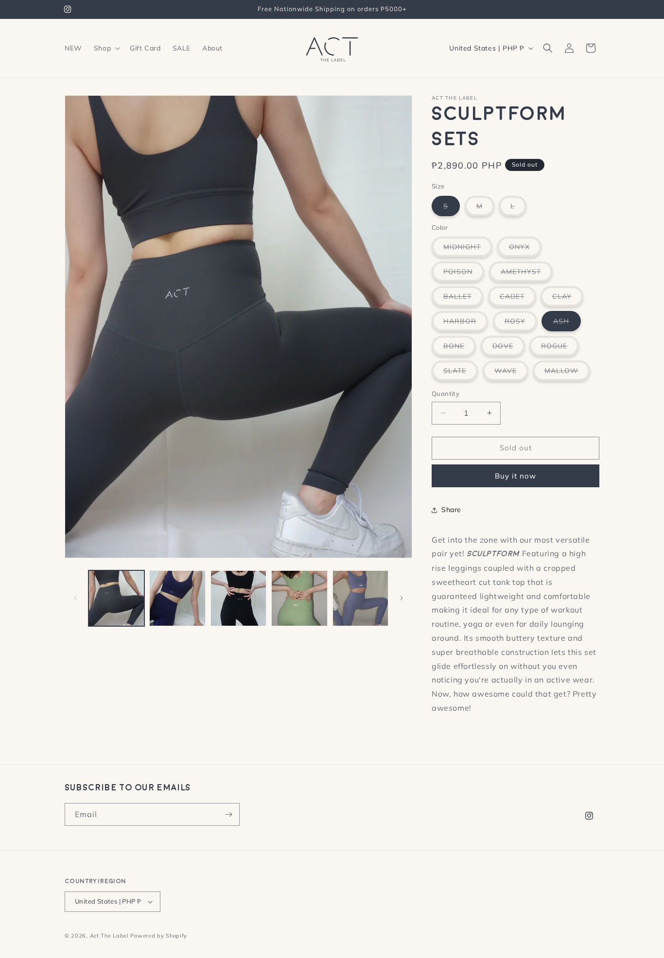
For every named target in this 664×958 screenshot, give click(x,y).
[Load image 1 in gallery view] (116, 598)
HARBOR (465, 323)
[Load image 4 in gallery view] (299, 598)
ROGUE (560, 348)
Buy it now (515, 475)
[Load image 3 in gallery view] (238, 598)
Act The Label (109, 935)
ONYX (525, 249)
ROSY (521, 323)
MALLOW (567, 373)
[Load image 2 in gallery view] (177, 598)
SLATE (460, 373)
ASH (567, 323)
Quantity (445, 393)
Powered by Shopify (158, 935)
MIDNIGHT (467, 249)
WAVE (511, 373)
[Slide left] (75, 598)
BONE (459, 348)
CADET (518, 299)
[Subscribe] (228, 814)
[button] (106, 48)
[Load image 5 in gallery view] (360, 598)
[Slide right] (401, 598)
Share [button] (451, 509)
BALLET (463, 299)
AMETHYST (527, 274)
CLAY (567, 299)
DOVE (508, 348)
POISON (463, 274)
